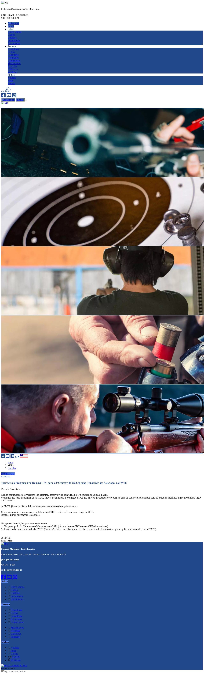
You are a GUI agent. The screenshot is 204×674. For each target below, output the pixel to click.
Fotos (10, 80)
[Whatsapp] (8, 91)
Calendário (13, 54)
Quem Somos (14, 32)
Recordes (12, 66)
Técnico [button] (12, 46)
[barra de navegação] (26, 100)
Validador (12, 72)
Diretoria (12, 37)
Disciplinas (13, 49)
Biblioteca (13, 69)
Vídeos (11, 83)
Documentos (14, 43)
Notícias (12, 77)
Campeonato (14, 60)
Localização (14, 40)
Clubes (11, 34)
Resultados (13, 57)
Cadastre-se (13, 23)
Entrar (11, 26)
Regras (11, 52)
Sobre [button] (11, 29)
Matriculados (14, 63)
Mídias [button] (11, 74)
